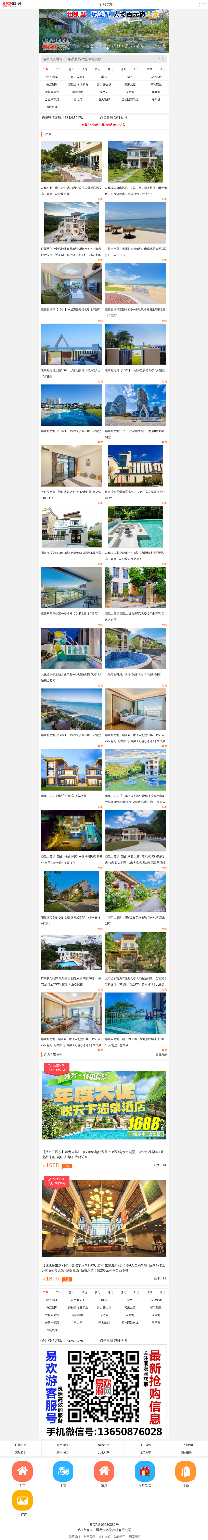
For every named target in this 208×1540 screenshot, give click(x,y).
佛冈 (123, 69)
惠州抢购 (62, 1452)
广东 (45, 69)
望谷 (130, 77)
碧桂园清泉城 (130, 99)
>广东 (47, 134)
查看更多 (161, 1054)
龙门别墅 (145, 1452)
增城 (149, 69)
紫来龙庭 (130, 84)
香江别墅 (52, 84)
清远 (84, 69)
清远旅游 (103, 1445)
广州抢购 (187, 1445)
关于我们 (74, 1536)
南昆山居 (78, 92)
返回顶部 (134, 1536)
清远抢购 (20, 1452)
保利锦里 (156, 84)
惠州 (71, 69)
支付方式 (104, 1536)
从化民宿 (156, 77)
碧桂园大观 (52, 92)
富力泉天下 (78, 77)
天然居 (104, 92)
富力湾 (78, 99)
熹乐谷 (156, 99)
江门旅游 (145, 1445)
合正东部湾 (52, 99)
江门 (162, 69)
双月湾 (130, 92)
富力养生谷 (104, 84)
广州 (58, 69)
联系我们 (89, 1536)
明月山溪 (52, 77)
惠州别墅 (187, 1452)
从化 (97, 69)
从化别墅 (103, 1452)
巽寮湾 (156, 92)
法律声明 (120, 1536)
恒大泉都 (104, 99)
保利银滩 (52, 107)
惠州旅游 (62, 1445)
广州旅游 (20, 1445)
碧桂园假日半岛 (78, 84)
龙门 (110, 69)
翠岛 (104, 77)
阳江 (136, 69)
